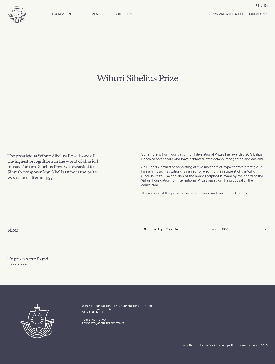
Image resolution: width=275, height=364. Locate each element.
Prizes (93, 14)
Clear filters (17, 265)
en (266, 5)
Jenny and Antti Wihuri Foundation (237, 14)
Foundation (61, 14)
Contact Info (125, 14)
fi (257, 5)
